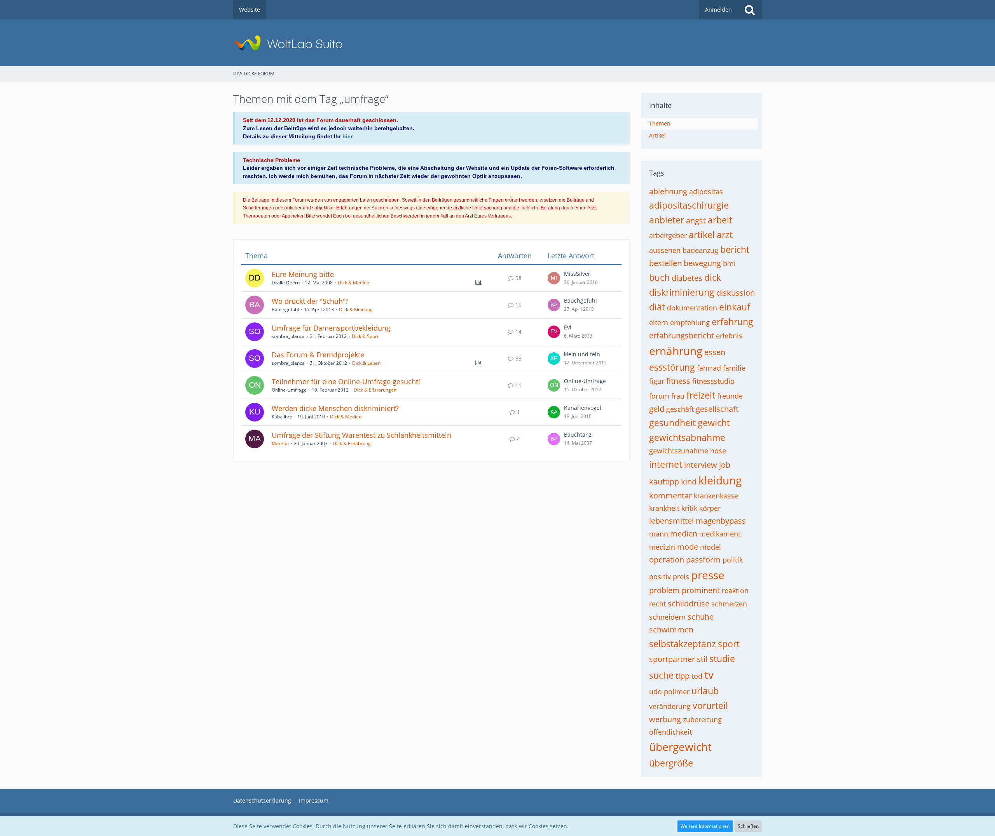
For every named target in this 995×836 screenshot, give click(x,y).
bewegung (702, 263)
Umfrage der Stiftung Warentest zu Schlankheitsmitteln (361, 435)
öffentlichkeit (670, 732)
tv (709, 674)
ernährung (675, 350)
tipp (683, 676)
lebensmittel (671, 521)
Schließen (748, 826)
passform (703, 559)
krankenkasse (716, 495)
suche (661, 675)
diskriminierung (681, 292)
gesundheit (672, 422)
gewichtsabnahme (687, 437)
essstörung (672, 367)
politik (733, 559)
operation (666, 559)
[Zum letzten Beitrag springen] (554, 278)
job (724, 465)
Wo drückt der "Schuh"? (310, 301)
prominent (701, 590)
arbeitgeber (668, 235)
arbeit (720, 220)
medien (683, 533)
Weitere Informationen (705, 826)
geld (656, 409)
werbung (665, 719)
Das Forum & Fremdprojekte (318, 354)
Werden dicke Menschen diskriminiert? (335, 408)
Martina (280, 443)
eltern (658, 322)
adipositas (706, 191)
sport (729, 643)
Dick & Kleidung (356, 309)
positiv (660, 576)
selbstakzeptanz (682, 643)
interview (700, 465)
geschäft (680, 409)
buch (659, 277)
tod (696, 676)
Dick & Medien (353, 282)
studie (722, 658)
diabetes (687, 278)
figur (656, 381)
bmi (729, 263)
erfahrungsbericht (681, 335)
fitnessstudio (713, 381)
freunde (730, 396)
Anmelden (718, 9)
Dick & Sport (365, 336)
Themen (659, 123)
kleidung (720, 480)
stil (702, 659)
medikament (719, 533)
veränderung (670, 706)
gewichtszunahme (678, 450)
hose (718, 450)
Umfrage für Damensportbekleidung (331, 328)
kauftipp (664, 481)
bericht (734, 249)
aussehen (665, 250)
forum (659, 396)
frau (677, 396)
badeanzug (700, 250)
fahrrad (709, 368)
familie (734, 368)
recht (657, 603)
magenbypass (721, 521)
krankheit (664, 508)
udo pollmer (669, 691)
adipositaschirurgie (689, 205)
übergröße (671, 763)
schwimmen (671, 629)
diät (657, 307)
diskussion (735, 292)
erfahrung (732, 321)
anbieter (666, 220)
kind (688, 481)
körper (710, 508)
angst (696, 220)
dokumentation (692, 307)
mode (687, 547)
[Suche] (750, 9)
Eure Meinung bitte (303, 274)
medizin (662, 547)
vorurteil (710, 705)
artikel (702, 234)
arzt (725, 234)
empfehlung (690, 322)
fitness (678, 381)
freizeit (700, 395)
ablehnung (668, 191)
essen (714, 352)
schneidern (667, 617)
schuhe (701, 616)
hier (347, 136)
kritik (689, 508)
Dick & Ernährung (352, 443)
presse (707, 575)
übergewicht (680, 746)
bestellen (665, 263)
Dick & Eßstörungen (375, 390)
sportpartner (672, 659)
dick (712, 277)
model (710, 547)
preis (681, 576)
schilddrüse (688, 603)
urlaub (705, 690)
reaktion (735, 590)
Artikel (657, 135)
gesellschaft (717, 409)
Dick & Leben (366, 363)
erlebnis (729, 335)
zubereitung (702, 719)
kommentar (670, 495)
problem (664, 590)
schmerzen (729, 603)
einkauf (734, 307)
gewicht (714, 422)
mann (658, 533)
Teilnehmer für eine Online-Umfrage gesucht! (346, 381)
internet (665, 464)
